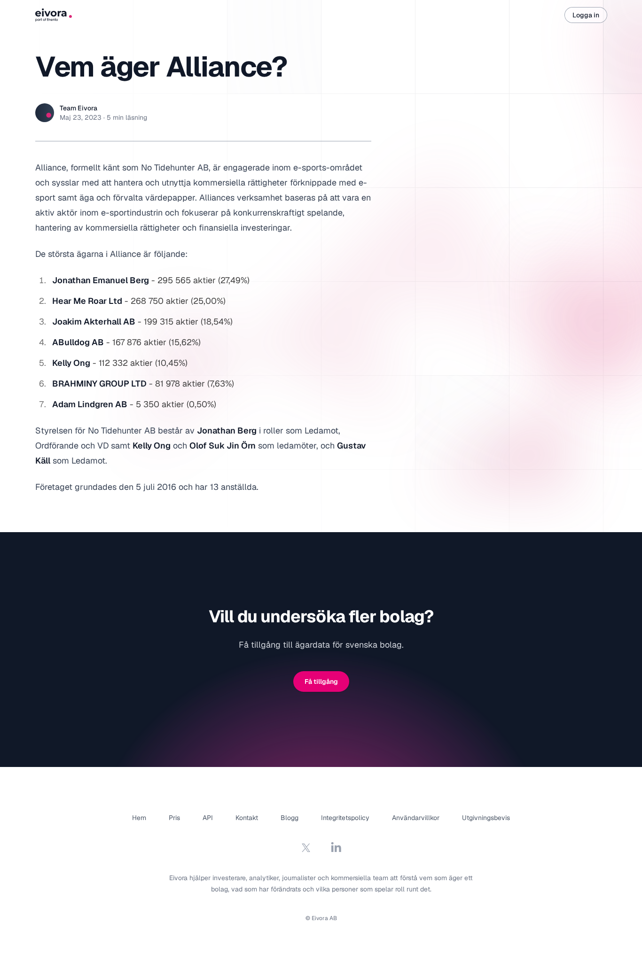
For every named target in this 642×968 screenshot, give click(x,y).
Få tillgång (321, 681)
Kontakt (246, 817)
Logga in (585, 15)
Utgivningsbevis (486, 817)
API (208, 817)
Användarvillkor (415, 817)
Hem (139, 817)
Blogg (289, 817)
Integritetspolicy (345, 817)
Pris (174, 817)
